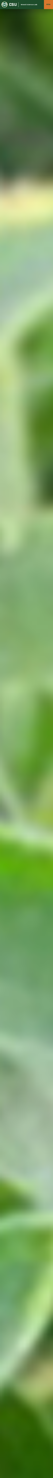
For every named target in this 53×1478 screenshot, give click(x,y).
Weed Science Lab (29, 4)
